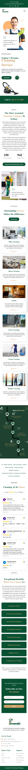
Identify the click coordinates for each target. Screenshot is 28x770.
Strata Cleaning (20, 757)
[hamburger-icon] (24, 11)
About (2, 755)
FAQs (2, 760)
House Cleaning (20, 753)
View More (19, 762)
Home (2, 753)
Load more (14, 572)
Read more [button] (6, 512)
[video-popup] (17, 77)
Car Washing (19, 755)
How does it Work (5, 757)
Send (14, 706)
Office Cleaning (20, 760)
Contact (3, 762)
